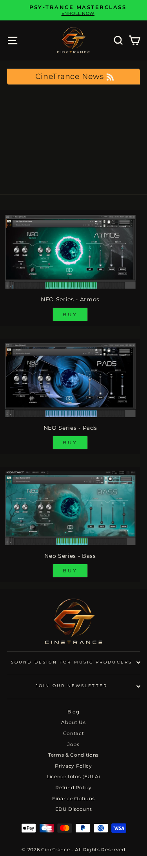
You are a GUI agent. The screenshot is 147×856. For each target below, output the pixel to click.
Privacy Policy (73, 766)
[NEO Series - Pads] (70, 380)
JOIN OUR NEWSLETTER (71, 685)
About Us (73, 722)
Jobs (73, 744)
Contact (73, 733)
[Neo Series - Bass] (70, 508)
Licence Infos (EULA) (73, 776)
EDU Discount (73, 809)
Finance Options (73, 798)
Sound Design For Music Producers (71, 662)
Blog (73, 712)
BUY (70, 314)
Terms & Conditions (73, 755)
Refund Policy (73, 787)
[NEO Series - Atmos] (70, 252)
